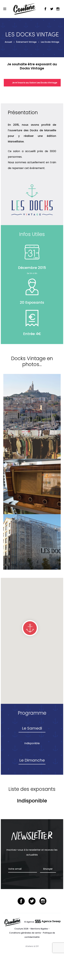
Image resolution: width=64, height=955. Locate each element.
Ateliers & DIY (32, 946)
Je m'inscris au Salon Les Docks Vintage (34, 82)
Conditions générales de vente (25, 932)
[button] (30, 628)
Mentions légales (39, 928)
